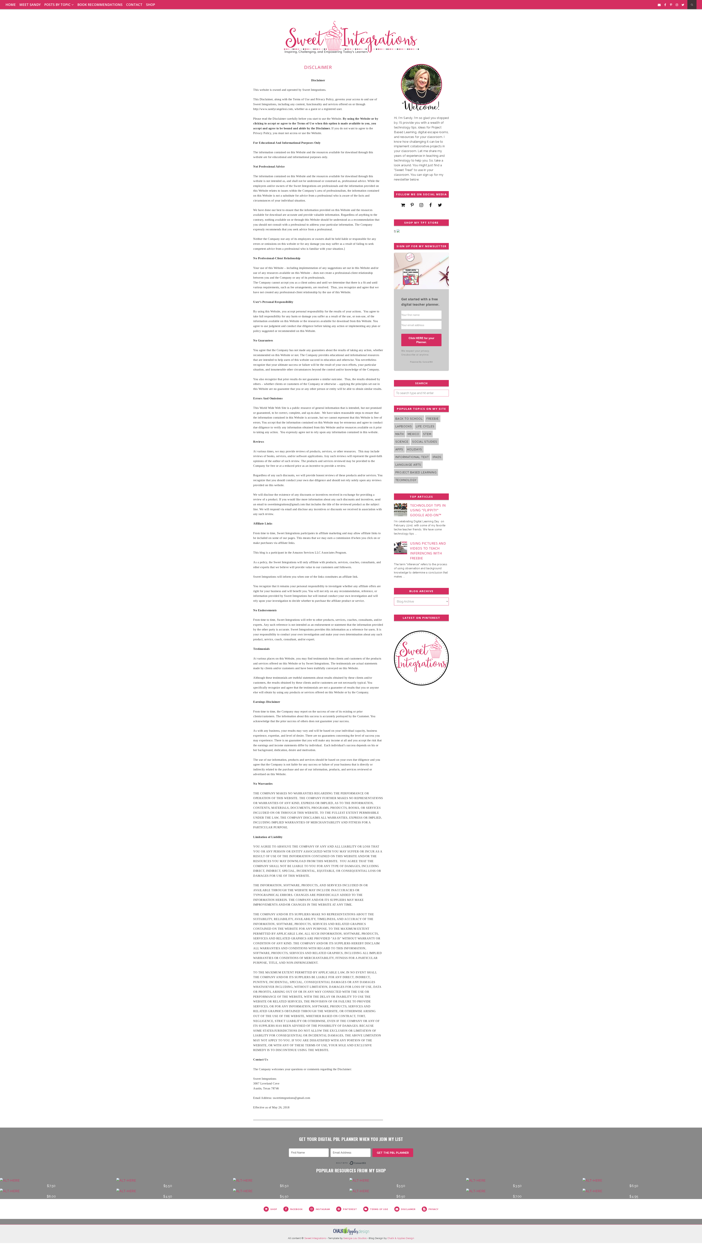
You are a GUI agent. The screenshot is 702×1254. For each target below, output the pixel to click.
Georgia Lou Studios (355, 1238)
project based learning (416, 472)
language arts (408, 464)
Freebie (433, 418)
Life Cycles (425, 426)
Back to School (409, 418)
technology (406, 480)
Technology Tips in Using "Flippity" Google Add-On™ (428, 510)
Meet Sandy (30, 4)
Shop (150, 4)
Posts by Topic (57, 4)
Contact (134, 4)
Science (401, 441)
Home (10, 4)
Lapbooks (403, 426)
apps (399, 449)
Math (399, 434)
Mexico (413, 434)
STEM (427, 434)
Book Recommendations (99, 4)
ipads (437, 457)
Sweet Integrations (315, 1238)
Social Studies (424, 441)
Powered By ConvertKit (421, 361)
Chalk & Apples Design (400, 1238)
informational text (412, 457)
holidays (414, 449)
